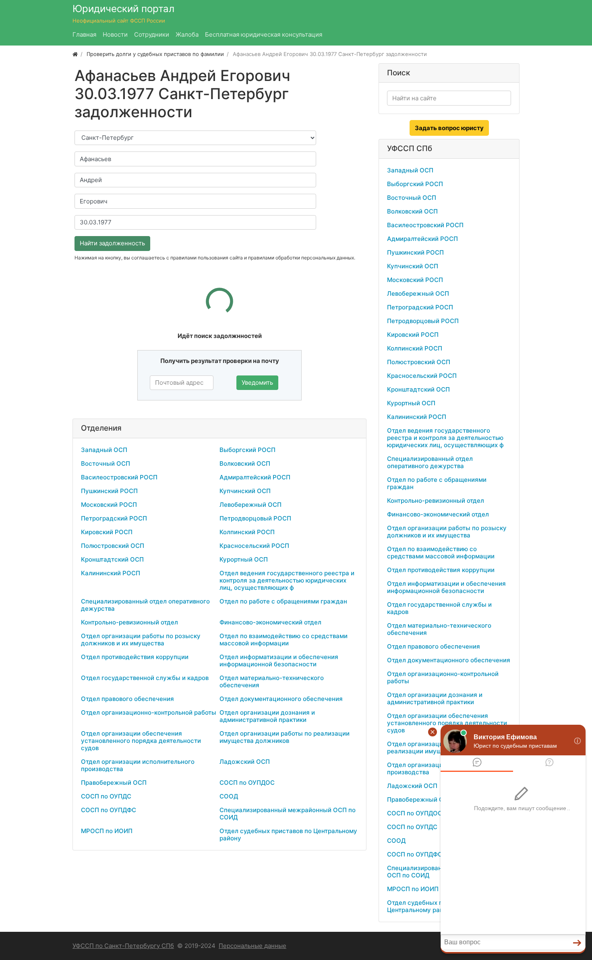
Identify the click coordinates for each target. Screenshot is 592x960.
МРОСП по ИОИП (106, 831)
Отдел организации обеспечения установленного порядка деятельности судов (141, 741)
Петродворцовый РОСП (255, 518)
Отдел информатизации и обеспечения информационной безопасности (278, 660)
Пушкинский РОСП (109, 491)
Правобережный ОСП (114, 782)
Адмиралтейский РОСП (254, 477)
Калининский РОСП (110, 573)
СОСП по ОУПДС (106, 796)
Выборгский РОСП (247, 450)
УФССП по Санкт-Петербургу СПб (123, 946)
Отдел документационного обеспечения (281, 699)
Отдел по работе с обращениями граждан (283, 601)
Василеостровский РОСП (119, 477)
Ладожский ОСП (244, 761)
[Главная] (75, 54)
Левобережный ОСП (250, 504)
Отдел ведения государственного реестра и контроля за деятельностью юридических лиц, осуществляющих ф (286, 580)
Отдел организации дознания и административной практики (267, 716)
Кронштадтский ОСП (112, 559)
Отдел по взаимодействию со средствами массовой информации (283, 639)
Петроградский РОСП (114, 518)
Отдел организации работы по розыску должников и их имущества (141, 639)
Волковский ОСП (244, 463)
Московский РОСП (109, 504)
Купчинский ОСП (245, 491)
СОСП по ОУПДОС (247, 782)
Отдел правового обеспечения (127, 699)
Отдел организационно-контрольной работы (148, 712)
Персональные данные (252, 946)
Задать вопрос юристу (449, 128)
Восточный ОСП (105, 463)
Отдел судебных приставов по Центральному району (288, 834)
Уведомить (257, 382)
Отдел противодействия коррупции (134, 657)
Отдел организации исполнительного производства (138, 765)
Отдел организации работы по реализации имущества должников (284, 737)
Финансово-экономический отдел (270, 622)
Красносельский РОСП (254, 545)
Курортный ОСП (243, 559)
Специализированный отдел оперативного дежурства (145, 604)
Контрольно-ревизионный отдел (129, 622)
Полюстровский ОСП (112, 545)
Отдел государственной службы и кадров (145, 678)
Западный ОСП (104, 450)
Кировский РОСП (106, 532)
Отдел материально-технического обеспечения (271, 681)
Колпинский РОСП (247, 532)
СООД (228, 796)
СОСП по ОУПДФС (108, 810)
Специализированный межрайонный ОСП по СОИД (287, 813)
